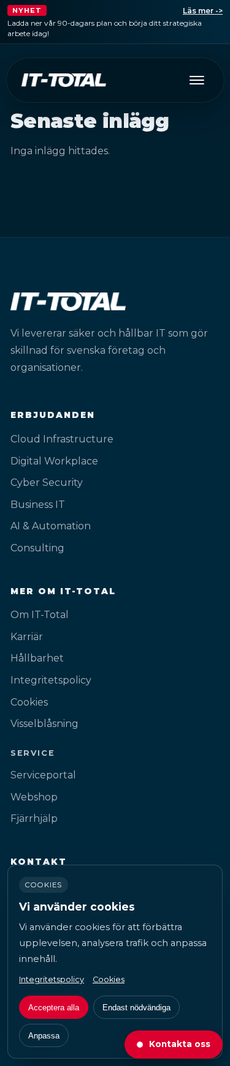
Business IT (37, 504)
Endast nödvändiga (136, 1007)
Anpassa (43, 1035)
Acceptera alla (53, 1007)
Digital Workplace (54, 461)
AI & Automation (50, 526)
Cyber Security (46, 482)
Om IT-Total (39, 615)
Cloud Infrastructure (61, 439)
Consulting (37, 548)
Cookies (29, 702)
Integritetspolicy (50, 680)
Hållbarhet (37, 658)
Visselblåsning (44, 723)
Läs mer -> (203, 10)
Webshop (34, 797)
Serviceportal (43, 775)
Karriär (26, 637)
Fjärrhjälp (34, 818)
